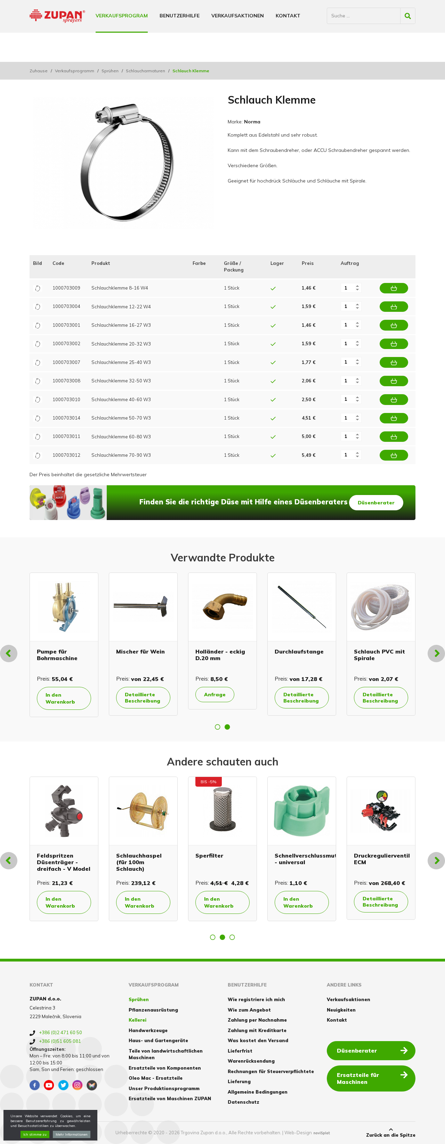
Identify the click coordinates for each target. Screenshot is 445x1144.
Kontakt (288, 16)
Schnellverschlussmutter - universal (136, 859)
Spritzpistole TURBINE (278, 859)
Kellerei (137, 1020)
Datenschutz (243, 1102)
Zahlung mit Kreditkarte (257, 1030)
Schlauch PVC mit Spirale (50, 655)
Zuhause (39, 70)
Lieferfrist (240, 1051)
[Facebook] (35, 1085)
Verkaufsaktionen (237, 16)
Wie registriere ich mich (256, 999)
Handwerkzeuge (148, 1030)
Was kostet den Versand (258, 1040)
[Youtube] (49, 1085)
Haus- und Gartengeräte (158, 1040)
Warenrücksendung (251, 1061)
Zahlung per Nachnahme (257, 1020)
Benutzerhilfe (180, 16)
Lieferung (239, 1081)
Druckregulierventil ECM (208, 859)
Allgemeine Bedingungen (258, 1092)
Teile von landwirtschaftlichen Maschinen (166, 1054)
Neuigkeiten (341, 1010)
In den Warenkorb (286, 698)
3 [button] (232, 937)
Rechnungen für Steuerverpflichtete (271, 1071)
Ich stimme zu (35, 1134)
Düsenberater (376, 503)
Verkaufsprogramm (74, 70)
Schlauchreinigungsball (138, 651)
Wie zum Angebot (249, 1010)
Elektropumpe (204, 651)
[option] (52, 644)
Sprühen (110, 70)
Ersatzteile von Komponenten (165, 1068)
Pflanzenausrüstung (153, 1010)
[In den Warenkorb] (394, 288)
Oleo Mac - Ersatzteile (156, 1078)
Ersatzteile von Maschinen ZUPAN (170, 1098)
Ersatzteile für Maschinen (358, 1078)
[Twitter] (63, 1085)
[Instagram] (77, 1085)
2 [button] (227, 727)
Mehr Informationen (72, 1134)
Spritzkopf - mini (363, 855)
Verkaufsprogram (122, 16)
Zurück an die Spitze (390, 1135)
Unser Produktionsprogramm (164, 1088)
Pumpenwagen (284, 651)
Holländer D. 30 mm (364, 655)
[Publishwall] (92, 1085)
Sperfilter (35, 855)
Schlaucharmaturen (145, 70)
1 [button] (217, 727)
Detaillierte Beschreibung (52, 697)
